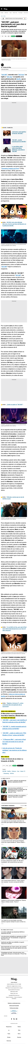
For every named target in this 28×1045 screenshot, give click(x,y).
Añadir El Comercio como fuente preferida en (14, 18)
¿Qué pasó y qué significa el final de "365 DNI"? (19, 132)
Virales (8, 1037)
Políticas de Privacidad (14, 1005)
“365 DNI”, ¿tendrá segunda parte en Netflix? (19, 140)
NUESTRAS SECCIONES (14, 1023)
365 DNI (4, 771)
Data (19, 1030)
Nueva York (15, 12)
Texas (10, 12)
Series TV (22, 771)
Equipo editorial (14, 982)
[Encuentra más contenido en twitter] (5, 36)
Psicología (20, 12)
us (8, 1030)
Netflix (9, 771)
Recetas (19, 1037)
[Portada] (14, 981)
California (6, 12)
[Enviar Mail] (2, 67)
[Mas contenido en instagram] (16, 1019)
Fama (9, 1033)
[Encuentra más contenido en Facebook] (2, 36)
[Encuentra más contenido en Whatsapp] (8, 36)
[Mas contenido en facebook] (11, 1019)
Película (14, 771)
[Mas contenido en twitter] (14, 1019)
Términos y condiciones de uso (14, 1003)
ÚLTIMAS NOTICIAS (7, 929)
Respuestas (9, 1026)
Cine (18, 771)
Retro (19, 1033)
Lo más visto (5, 778)
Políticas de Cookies (14, 1008)
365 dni (12, 773)
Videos (19, 1026)
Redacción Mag (7, 67)
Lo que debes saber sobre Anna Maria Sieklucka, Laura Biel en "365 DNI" (18, 149)
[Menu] (2, 9)
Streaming (6, 773)
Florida (2, 12)
